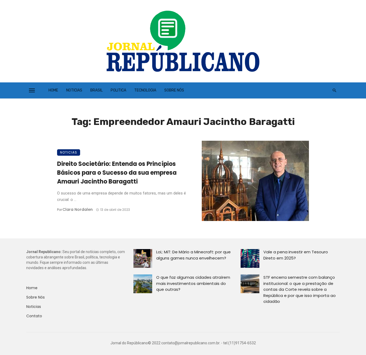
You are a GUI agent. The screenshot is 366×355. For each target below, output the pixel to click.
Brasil (96, 90)
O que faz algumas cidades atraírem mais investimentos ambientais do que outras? (193, 283)
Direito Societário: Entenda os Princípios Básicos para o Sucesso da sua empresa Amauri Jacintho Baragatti (117, 173)
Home (53, 90)
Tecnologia (145, 90)
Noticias (74, 90)
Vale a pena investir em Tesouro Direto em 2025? (295, 255)
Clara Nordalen (77, 209)
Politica (118, 90)
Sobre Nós (174, 90)
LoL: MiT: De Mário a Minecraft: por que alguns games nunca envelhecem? (193, 255)
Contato (34, 316)
